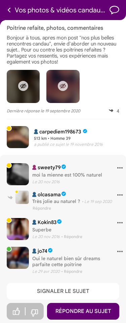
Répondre (42, 208)
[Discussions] (114, 10)
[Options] (117, 168)
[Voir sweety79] (18, 174)
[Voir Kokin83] (18, 229)
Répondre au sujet (83, 311)
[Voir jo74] (18, 258)
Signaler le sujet (63, 291)
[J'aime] (16, 311)
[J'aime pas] (34, 313)
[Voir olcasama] (22, 197)
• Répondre (71, 236)
